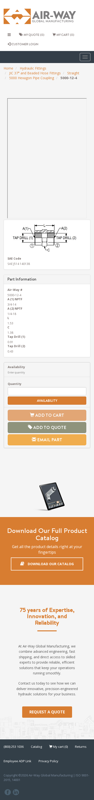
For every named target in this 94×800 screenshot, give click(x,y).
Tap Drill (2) (16, 346)
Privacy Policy (48, 761)
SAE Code (14, 258)
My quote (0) (33, 34)
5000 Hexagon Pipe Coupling (31, 78)
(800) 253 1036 (14, 746)
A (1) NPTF (14, 299)
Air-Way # (14, 290)
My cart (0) (65, 34)
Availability (16, 367)
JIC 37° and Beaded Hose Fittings (35, 73)
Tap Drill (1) (16, 337)
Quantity (14, 384)
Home (8, 68)
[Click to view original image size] (47, 238)
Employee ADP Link (17, 761)
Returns (81, 746)
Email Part (49, 440)
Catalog (36, 746)
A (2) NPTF (14, 308)
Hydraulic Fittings (33, 68)
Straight (73, 73)
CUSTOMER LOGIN (24, 44)
